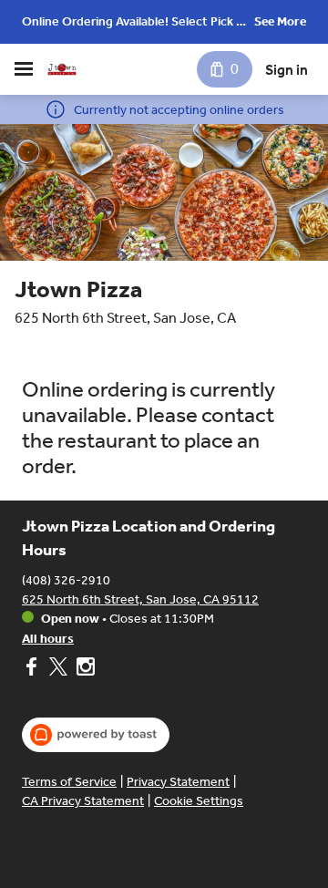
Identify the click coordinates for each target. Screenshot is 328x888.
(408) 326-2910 (66, 580)
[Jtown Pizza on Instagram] (83, 669)
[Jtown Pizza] (62, 69)
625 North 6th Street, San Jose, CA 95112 (140, 599)
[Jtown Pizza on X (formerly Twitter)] (58, 669)
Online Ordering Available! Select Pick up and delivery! (136, 23)
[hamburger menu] (24, 69)
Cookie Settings (198, 801)
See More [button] (280, 21)
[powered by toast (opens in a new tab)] (95, 735)
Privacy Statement (178, 782)
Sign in (286, 69)
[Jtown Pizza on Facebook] (33, 669)
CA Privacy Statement (83, 801)
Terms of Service (69, 782)
